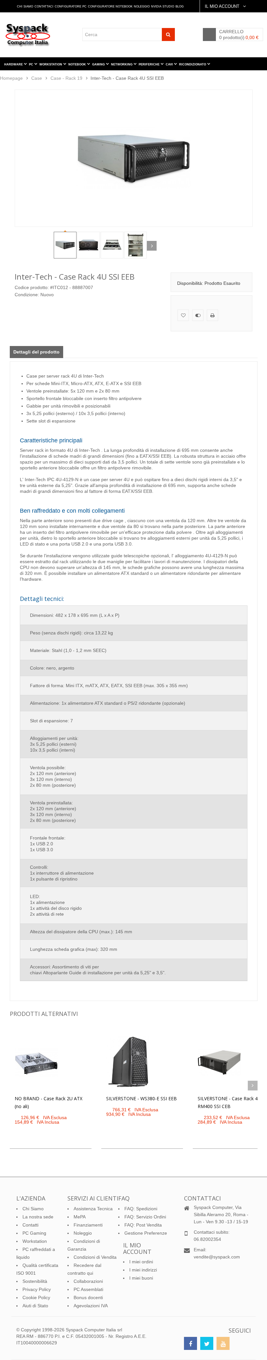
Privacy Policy (36, 1289)
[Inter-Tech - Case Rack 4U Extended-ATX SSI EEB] (65, 245)
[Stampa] (212, 315)
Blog (180, 6)
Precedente (49, 246)
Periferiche (150, 64)
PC (31, 64)
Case (36, 78)
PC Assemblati (88, 1289)
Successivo (152, 246)
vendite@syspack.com (217, 1256)
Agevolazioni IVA (91, 1305)
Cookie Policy (36, 1297)
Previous (15, 1085)
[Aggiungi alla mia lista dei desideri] (183, 315)
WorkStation (51, 64)
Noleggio (142, 6)
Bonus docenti (88, 1297)
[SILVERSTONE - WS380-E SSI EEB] (127, 1062)
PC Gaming (34, 1233)
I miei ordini (141, 1261)
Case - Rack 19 (66, 78)
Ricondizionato (193, 64)
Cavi (170, 64)
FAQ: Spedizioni (140, 1208)
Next (253, 1085)
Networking (122, 64)
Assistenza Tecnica (93, 1208)
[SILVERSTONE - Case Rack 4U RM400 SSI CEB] (219, 1062)
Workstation (34, 1241)
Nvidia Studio (162, 6)
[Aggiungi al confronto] (198, 315)
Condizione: (27, 294)
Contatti (30, 1225)
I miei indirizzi (143, 1269)
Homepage (11, 78)
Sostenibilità (34, 1281)
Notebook (77, 64)
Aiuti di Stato (35, 1305)
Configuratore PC (71, 6)
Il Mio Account (223, 6)
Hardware (14, 64)
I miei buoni (141, 1278)
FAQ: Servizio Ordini (145, 1216)
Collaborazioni (88, 1281)
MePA (80, 1216)
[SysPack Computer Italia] (29, 35)
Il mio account (137, 1248)
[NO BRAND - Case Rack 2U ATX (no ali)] (36, 1062)
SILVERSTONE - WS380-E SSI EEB (141, 1098)
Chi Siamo (25, 6)
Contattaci (44, 6)
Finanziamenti (88, 1225)
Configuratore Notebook (110, 6)
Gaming (99, 64)
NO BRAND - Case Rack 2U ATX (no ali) (48, 1102)
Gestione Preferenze (145, 1233)
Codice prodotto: (32, 287)
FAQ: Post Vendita (143, 1225)
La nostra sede (37, 1216)
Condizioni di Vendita (95, 1257)
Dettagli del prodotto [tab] (36, 351)
